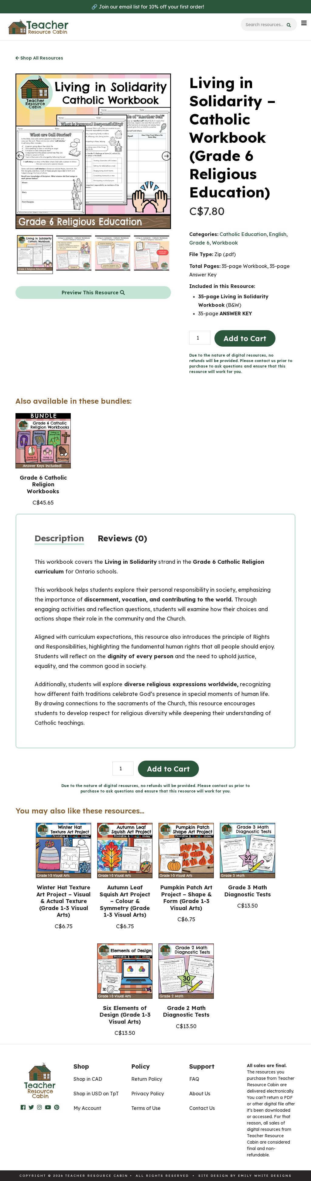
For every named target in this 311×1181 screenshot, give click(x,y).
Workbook (225, 243)
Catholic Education (243, 234)
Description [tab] (59, 538)
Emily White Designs (265, 1176)
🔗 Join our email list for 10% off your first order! (147, 7)
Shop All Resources (41, 58)
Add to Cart (245, 338)
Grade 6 (199, 243)
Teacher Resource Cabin (38, 27)
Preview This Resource (91, 292)
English (277, 234)
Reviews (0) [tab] (122, 538)
